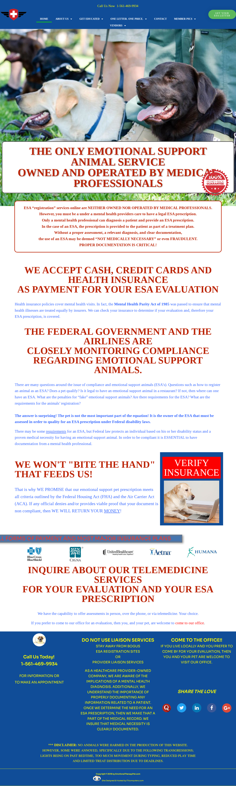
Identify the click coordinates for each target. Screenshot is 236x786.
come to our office (189, 623)
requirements (56, 431)
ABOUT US (62, 19)
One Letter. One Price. (126, 19)
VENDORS (116, 25)
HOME (44, 19)
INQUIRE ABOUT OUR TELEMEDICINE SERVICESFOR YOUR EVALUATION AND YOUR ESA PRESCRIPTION (118, 584)
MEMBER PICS (183, 19)
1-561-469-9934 (127, 6)
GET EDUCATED (89, 19)
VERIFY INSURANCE (191, 468)
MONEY (112, 510)
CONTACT (160, 19)
